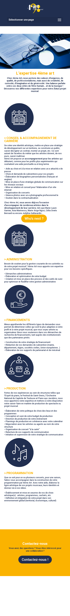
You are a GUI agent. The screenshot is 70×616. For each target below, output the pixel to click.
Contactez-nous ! (35, 560)
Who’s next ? (34, 218)
